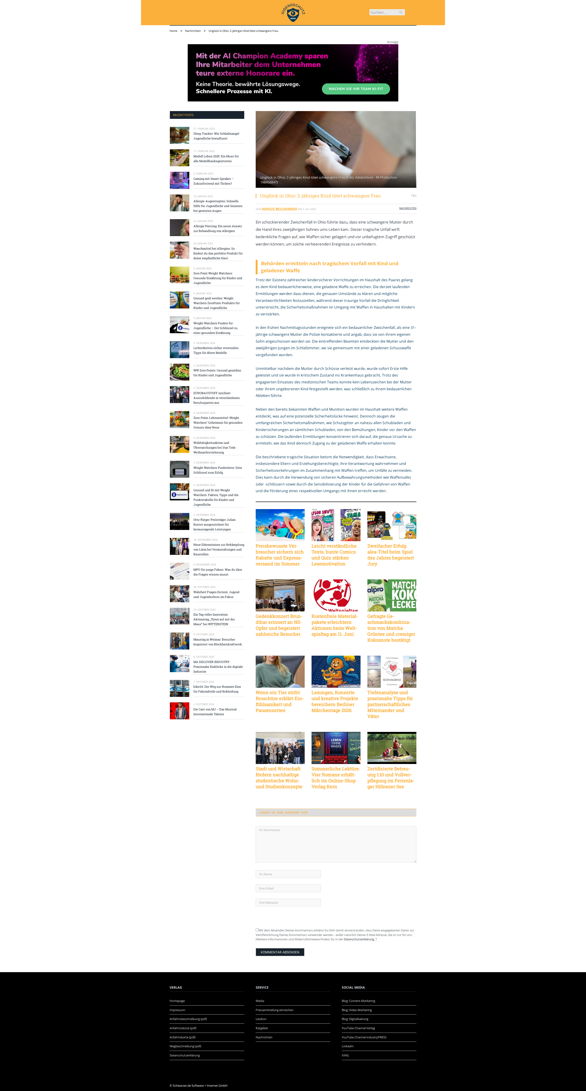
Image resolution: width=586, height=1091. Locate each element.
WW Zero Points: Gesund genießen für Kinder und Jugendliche (217, 372)
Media (260, 1001)
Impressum (177, 1010)
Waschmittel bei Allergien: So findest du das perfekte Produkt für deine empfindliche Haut (218, 253)
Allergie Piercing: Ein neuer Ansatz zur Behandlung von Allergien (217, 228)
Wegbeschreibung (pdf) (185, 1046)
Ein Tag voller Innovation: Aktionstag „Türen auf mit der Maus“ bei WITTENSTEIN (214, 619)
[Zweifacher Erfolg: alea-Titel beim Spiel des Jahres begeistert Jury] (391, 525)
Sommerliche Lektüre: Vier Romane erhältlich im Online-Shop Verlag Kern (336, 777)
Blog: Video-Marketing (357, 1010)
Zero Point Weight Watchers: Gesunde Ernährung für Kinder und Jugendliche (217, 278)
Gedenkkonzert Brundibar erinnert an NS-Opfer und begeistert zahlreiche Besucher (279, 625)
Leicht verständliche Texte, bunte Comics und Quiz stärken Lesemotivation (334, 555)
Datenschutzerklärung (359, 939)
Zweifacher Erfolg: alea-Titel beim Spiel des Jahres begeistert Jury (390, 555)
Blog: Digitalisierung (355, 1019)
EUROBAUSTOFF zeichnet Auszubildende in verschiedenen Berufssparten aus (216, 398)
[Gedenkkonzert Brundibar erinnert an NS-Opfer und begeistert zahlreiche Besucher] (280, 595)
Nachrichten (407, 208)
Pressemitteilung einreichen (274, 1010)
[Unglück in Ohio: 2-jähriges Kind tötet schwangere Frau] (336, 150)
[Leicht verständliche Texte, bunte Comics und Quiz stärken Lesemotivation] (336, 525)
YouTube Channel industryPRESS (364, 1037)
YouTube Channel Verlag (358, 1028)
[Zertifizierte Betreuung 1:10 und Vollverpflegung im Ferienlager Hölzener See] (391, 748)
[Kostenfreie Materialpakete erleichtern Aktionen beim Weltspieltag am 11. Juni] (336, 595)
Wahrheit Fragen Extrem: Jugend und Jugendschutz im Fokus (216, 594)
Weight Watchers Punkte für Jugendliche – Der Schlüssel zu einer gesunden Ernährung (215, 328)
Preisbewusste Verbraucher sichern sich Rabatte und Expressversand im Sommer (280, 555)
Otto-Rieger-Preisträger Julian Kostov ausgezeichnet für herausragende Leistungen (214, 524)
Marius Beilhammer (279, 209)
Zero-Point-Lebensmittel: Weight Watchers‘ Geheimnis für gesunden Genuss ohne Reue (217, 422)
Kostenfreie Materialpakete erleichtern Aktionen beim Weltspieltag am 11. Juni (335, 625)
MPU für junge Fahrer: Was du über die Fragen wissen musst (217, 571)
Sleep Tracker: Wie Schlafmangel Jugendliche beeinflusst (216, 135)
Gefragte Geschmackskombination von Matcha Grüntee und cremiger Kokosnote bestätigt (391, 628)
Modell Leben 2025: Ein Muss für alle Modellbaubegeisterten (216, 158)
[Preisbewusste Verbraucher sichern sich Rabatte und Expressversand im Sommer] (280, 525)
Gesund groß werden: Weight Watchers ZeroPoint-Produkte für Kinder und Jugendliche (216, 303)
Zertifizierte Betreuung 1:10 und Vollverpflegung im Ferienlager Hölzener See (391, 777)
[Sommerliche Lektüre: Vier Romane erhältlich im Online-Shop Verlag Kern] (336, 748)
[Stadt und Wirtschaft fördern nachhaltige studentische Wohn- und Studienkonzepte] (280, 748)
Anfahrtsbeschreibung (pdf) (188, 1019)
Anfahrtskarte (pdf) (182, 1037)
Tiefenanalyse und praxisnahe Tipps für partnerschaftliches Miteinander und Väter (390, 704)
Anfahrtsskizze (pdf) (183, 1028)
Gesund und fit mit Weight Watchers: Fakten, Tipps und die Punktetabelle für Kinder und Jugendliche (216, 497)
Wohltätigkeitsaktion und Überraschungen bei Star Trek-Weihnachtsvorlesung (214, 447)
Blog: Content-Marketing (358, 1001)
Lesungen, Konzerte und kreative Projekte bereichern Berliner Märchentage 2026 (335, 701)
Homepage (177, 1001)
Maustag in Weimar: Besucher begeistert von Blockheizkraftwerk (217, 641)
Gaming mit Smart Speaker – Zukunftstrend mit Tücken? (213, 181)
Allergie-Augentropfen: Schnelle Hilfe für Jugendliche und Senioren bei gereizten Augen (217, 206)
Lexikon (261, 1019)
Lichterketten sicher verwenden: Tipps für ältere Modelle (216, 350)
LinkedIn (348, 1046)
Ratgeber (262, 1028)
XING (345, 1055)
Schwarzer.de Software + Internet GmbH (200, 1085)
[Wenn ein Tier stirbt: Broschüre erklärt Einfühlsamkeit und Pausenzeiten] (280, 672)
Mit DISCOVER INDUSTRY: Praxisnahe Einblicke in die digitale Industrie (218, 667)
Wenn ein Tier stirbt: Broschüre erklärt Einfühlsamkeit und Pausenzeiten (280, 701)
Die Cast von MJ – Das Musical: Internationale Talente (215, 711)
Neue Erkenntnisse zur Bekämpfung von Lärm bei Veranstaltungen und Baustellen (218, 549)
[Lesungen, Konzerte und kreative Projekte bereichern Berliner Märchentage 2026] (336, 672)
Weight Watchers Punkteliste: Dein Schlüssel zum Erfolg (217, 470)
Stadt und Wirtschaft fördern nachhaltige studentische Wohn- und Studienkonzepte (279, 777)
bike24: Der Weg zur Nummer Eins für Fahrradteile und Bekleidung (217, 689)
